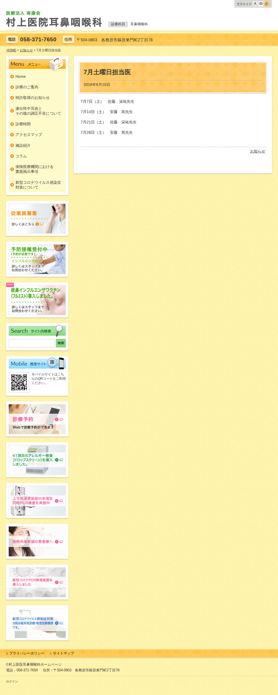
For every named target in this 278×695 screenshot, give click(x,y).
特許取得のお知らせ (32, 97)
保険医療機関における (34, 169)
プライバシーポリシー (27, 653)
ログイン (12, 681)
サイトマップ (63, 653)
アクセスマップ (28, 134)
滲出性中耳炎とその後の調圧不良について (38, 111)
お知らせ (257, 151)
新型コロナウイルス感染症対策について (38, 184)
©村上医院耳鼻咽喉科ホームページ (34, 664)
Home (20, 76)
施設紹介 (23, 145)
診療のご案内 (26, 87)
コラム (21, 156)
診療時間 (23, 124)
